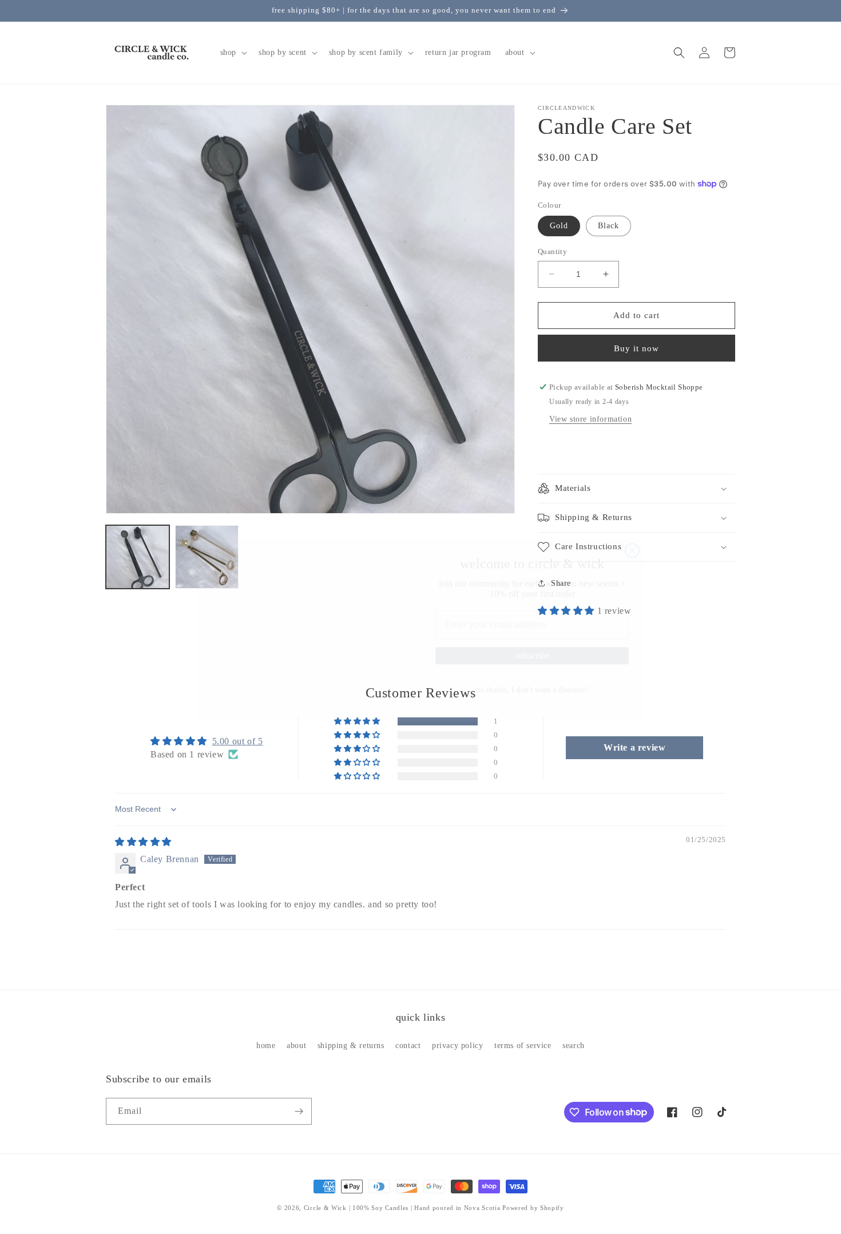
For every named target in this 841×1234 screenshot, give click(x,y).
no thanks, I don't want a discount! (532, 676)
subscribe (532, 642)
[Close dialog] (632, 479)
